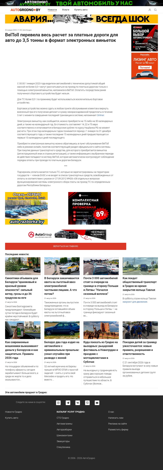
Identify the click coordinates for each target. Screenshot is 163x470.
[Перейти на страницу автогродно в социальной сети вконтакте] (77, 403)
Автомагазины (64, 423)
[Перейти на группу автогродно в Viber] (87, 403)
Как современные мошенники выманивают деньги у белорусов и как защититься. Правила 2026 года (21, 350)
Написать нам (115, 417)
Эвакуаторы (63, 441)
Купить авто (80, 9)
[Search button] (149, 9)
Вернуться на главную (65, 246)
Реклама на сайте (117, 423)
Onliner (100, 115)
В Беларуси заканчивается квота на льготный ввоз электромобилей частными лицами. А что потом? (61, 286)
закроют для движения (135, 301)
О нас (111, 411)
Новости (52, 9)
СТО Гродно (63, 417)
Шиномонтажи (64, 435)
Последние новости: (17, 254)
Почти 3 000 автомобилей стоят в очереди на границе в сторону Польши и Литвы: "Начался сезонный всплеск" (100, 286)
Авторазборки (64, 429)
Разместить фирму (118, 429)
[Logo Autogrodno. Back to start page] (25, 9)
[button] (150, 9)
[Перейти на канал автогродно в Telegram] (68, 403)
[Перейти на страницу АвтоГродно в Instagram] (58, 403)
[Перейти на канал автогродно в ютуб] (97, 403)
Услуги (65, 9)
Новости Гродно (13, 411)
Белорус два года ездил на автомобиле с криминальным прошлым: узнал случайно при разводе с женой (61, 350)
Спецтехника (63, 447)
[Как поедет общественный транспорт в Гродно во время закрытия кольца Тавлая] (140, 266)
